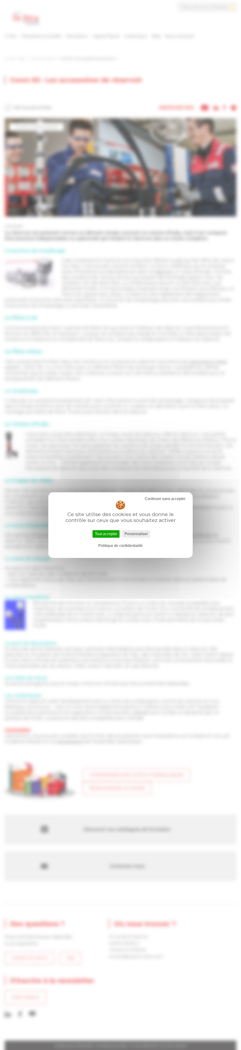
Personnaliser (136, 534)
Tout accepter (106, 534)
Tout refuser (165, 499)
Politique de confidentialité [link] (120, 546)
